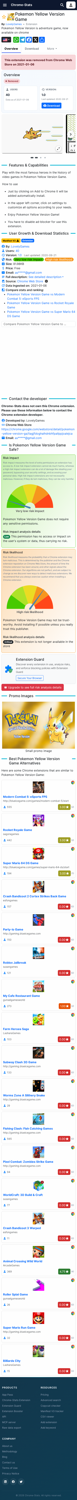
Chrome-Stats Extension (16, 1400)
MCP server (9, 1422)
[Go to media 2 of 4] (36, 157)
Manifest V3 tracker (52, 1411)
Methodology (9, 1451)
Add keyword (48, 1427)
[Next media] (70, 134)
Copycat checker (51, 1405)
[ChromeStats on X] (21, 1481)
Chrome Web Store (30, 281)
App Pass (7, 1394)
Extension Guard (11, 1405)
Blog (4, 1456)
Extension (31, 24)
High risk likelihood (59, 259)
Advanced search (51, 1400)
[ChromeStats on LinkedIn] (5, 1481)
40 (17, 251)
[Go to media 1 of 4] (32, 157)
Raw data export (11, 1427)
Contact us (8, 1462)
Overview (11, 48)
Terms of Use (10, 1467)
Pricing (45, 1394)
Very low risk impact (28, 259)
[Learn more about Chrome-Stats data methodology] (46, 281)
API (4, 1416)
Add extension (49, 1422)
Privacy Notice (10, 1473)
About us (7, 1446)
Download (32, 48)
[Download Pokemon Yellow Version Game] (56, 98)
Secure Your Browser (30, 678)
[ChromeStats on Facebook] (13, 1481)
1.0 (20, 255)
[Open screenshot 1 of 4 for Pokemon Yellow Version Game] (32, 133)
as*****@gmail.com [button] (28, 272)
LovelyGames (14, 24)
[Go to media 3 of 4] (40, 157)
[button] (4, 5)
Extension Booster (12, 1411)
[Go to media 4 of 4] (45, 157)
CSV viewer (47, 1416)
